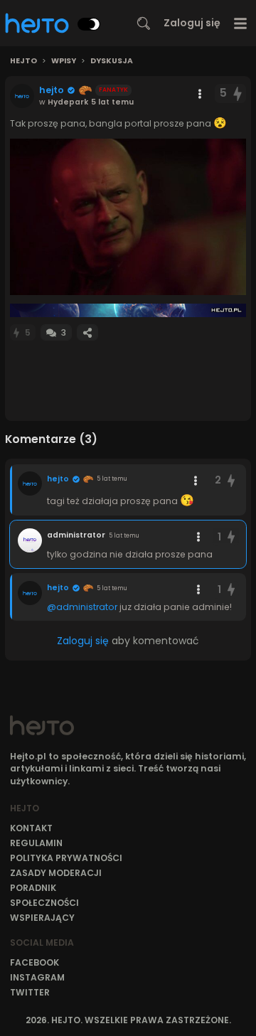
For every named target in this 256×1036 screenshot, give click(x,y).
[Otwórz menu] (241, 23)
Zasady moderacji (56, 873)
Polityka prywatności (66, 858)
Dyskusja (111, 61)
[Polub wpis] (238, 93)
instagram (37, 977)
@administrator (82, 607)
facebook (34, 962)
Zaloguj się (192, 23)
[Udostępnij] (87, 332)
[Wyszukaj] (143, 23)
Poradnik (33, 888)
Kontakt (31, 828)
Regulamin (36, 843)
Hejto (23, 61)
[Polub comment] (231, 480)
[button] (128, 217)
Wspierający (42, 918)
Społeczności (44, 903)
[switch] (89, 24)
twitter (30, 992)
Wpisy (63, 61)
